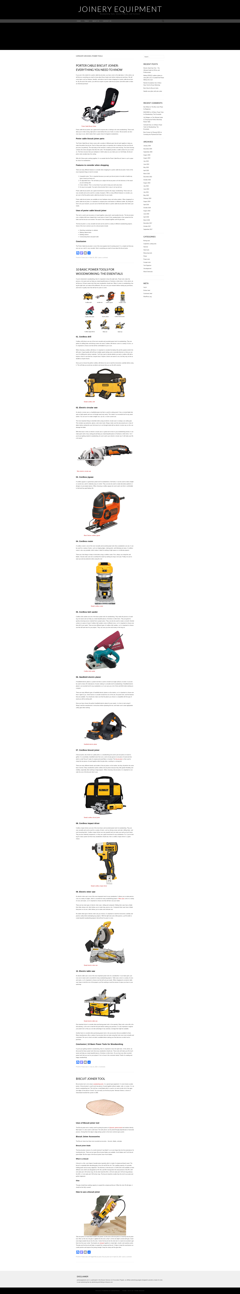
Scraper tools (147, 262)
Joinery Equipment (120, 8)
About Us (96, 21)
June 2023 (146, 164)
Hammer (145, 246)
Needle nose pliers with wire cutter (152, 91)
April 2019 (146, 204)
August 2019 (146, 201)
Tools (86, 21)
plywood (112, 1127)
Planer (145, 256)
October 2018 (147, 207)
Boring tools (146, 240)
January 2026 (147, 145)
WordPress (115, 1290)
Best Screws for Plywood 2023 (151, 132)
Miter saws (121, 898)
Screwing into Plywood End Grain (152, 134)
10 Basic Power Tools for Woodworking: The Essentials (152, 127)
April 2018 (146, 217)
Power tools (84, 257)
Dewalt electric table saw (90, 1021)
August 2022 (146, 183)
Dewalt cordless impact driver (99, 886)
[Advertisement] (120, 37)
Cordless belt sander (89, 671)
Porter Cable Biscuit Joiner (89, 126)
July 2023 (146, 161)
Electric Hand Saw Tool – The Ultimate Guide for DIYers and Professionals (151, 70)
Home (79, 21)
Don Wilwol (146, 107)
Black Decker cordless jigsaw (92, 535)
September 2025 (147, 152)
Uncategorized (147, 268)
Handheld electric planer (90, 744)
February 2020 (147, 198)
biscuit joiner (119, 759)
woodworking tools (98, 1084)
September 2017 (147, 229)
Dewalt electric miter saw (91, 965)
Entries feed (146, 290)
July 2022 (146, 186)
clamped (101, 1243)
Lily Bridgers (146, 117)
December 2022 (147, 176)
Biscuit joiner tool (90, 1078)
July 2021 (146, 192)
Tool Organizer (147, 265)
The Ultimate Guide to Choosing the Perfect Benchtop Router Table (153, 119)
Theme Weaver (139, 1290)
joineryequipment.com (83, 1280)
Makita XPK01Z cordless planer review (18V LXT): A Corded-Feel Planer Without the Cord (153, 77)
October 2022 (147, 179)
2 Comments (101, 1066)
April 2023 (146, 170)
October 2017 (147, 226)
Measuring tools (147, 253)
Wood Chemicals (148, 271)
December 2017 (147, 223)
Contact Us (107, 21)
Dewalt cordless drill (89, 401)
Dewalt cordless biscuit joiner (92, 817)
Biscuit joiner (98, 1256)
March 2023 (146, 173)
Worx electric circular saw (84, 471)
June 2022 (146, 189)
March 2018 (146, 220)
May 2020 (146, 195)
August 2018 (146, 210)
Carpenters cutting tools (149, 243)
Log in (145, 287)
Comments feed (147, 293)
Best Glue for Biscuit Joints (150, 88)
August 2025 (146, 155)
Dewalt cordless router (97, 606)
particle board (118, 1127)
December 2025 (147, 148)
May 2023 (146, 167)
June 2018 (146, 214)
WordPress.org (147, 296)
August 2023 (146, 158)
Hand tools (146, 250)
